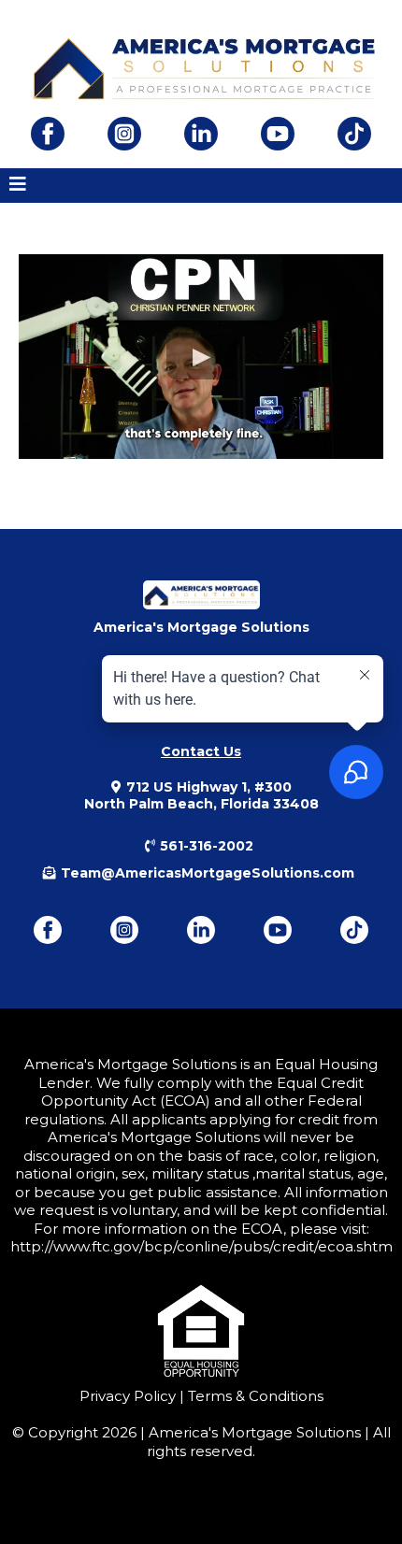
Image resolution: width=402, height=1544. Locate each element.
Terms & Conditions (253, 1396)
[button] (17, 185)
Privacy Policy (127, 1396)
